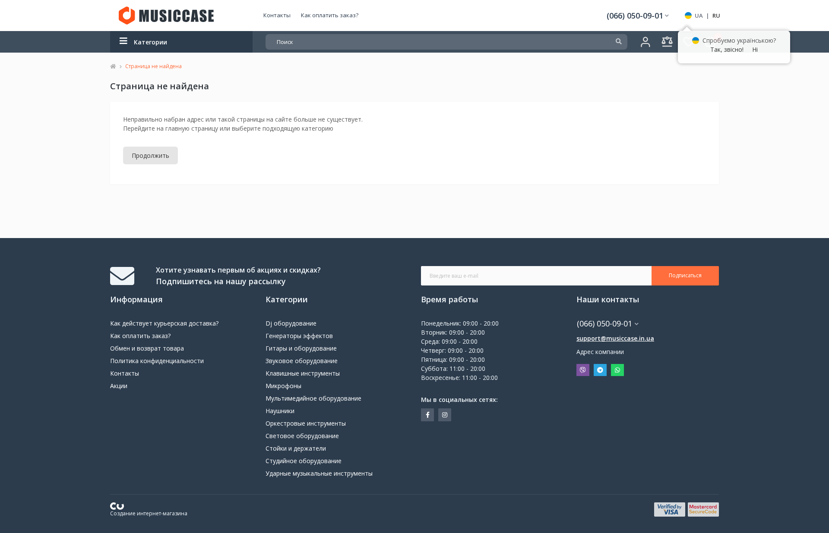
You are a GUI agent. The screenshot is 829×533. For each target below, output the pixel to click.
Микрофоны (283, 386)
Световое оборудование (302, 436)
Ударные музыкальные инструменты (319, 473)
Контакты (277, 15)
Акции (118, 386)
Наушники (280, 411)
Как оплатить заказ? (329, 15)
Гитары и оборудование (301, 348)
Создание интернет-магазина (148, 513)
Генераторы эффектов (299, 336)
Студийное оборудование (304, 461)
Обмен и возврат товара (147, 348)
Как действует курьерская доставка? (164, 323)
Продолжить (150, 155)
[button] (637, 15)
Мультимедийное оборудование (313, 398)
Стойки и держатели (296, 448)
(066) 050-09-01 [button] (604, 324)
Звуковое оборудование (302, 361)
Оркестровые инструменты (306, 423)
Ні (755, 49)
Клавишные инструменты (303, 373)
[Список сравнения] (667, 42)
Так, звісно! (727, 49)
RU (716, 15)
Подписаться (685, 275)
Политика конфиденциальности (157, 361)
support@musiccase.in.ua (615, 338)
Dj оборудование (291, 323)
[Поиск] (618, 42)
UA (699, 15)
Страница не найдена (153, 66)
